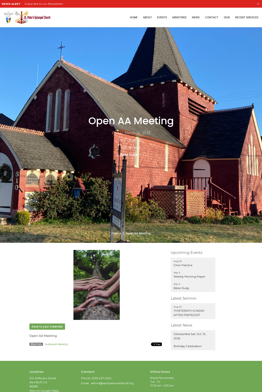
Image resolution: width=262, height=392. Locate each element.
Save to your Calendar (47, 326)
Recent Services (246, 17)
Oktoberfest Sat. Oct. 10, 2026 (190, 336)
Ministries (179, 17)
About (147, 17)
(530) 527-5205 (101, 378)
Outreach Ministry (56, 344)
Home (134, 17)
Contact (211, 17)
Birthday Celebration (188, 346)
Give (227, 17)
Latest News (181, 325)
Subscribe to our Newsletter (44, 4)
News (196, 17)
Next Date (129, 154)
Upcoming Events (186, 252)
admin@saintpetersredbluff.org (112, 383)
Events (162, 17)
